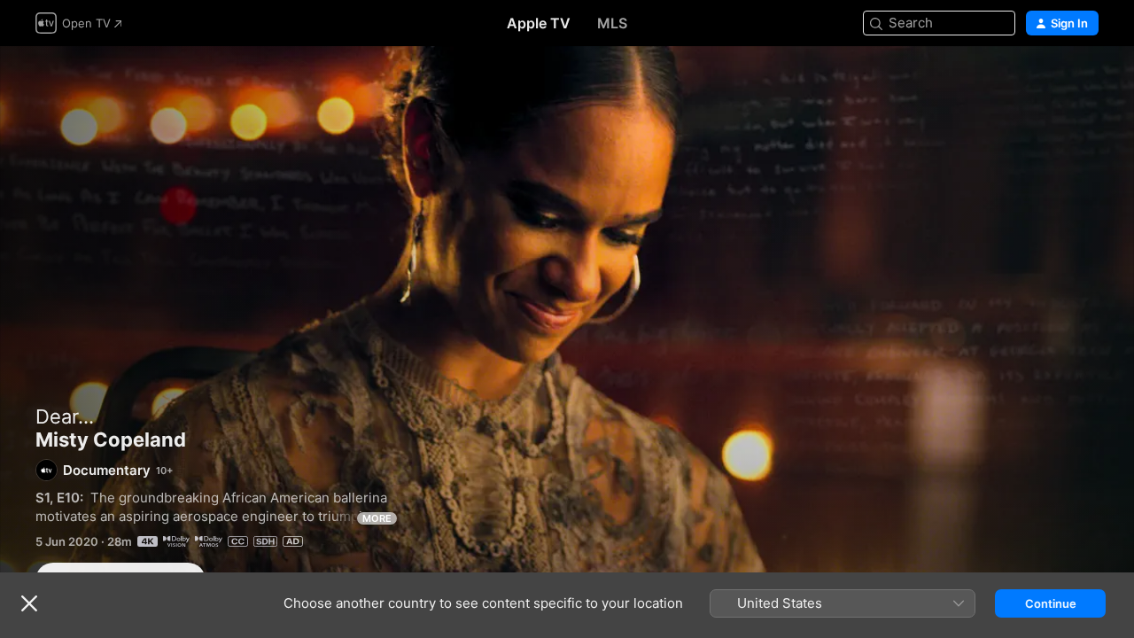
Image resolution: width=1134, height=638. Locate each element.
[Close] (29, 603)
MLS (612, 23)
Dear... (64, 416)
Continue (1050, 603)
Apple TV (539, 23)
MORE (377, 518)
